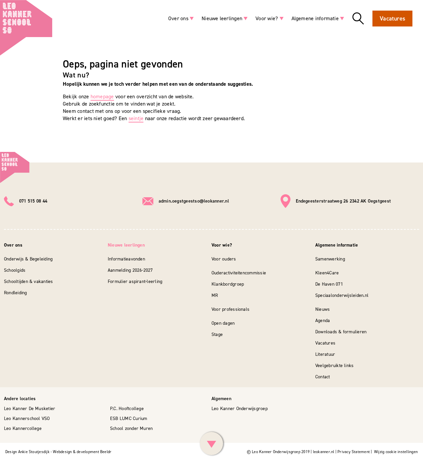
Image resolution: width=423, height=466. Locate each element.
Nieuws (322, 309)
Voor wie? (266, 18)
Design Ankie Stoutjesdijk (27, 451)
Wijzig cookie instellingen (396, 451)
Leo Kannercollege (23, 428)
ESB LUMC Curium (128, 418)
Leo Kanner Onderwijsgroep (240, 408)
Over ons (178, 18)
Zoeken (358, 18)
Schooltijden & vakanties (28, 281)
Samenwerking (330, 259)
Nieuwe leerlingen (222, 18)
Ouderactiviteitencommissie (239, 273)
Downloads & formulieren (340, 332)
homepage (102, 96)
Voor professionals (231, 309)
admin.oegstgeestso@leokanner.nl (194, 201)
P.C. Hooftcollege (127, 408)
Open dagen (223, 323)
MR (215, 295)
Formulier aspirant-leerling (135, 281)
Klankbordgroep (228, 284)
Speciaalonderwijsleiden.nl (341, 295)
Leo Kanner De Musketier (29, 408)
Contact (322, 377)
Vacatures (392, 19)
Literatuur (325, 354)
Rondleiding (15, 293)
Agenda (322, 320)
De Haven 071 (329, 284)
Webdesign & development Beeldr (82, 451)
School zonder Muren (131, 428)
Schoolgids (14, 270)
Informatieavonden (126, 259)
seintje (136, 118)
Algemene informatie (315, 18)
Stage (217, 334)
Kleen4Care (327, 273)
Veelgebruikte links (334, 365)
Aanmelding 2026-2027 (130, 270)
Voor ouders (224, 259)
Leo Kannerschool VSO (27, 418)
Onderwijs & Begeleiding (28, 259)
